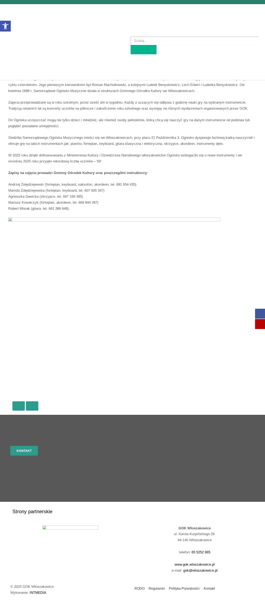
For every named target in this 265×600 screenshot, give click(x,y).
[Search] (144, 49)
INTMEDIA (38, 593)
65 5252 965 (201, 552)
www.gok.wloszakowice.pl (195, 564)
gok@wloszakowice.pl (200, 570)
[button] (5, 26)
